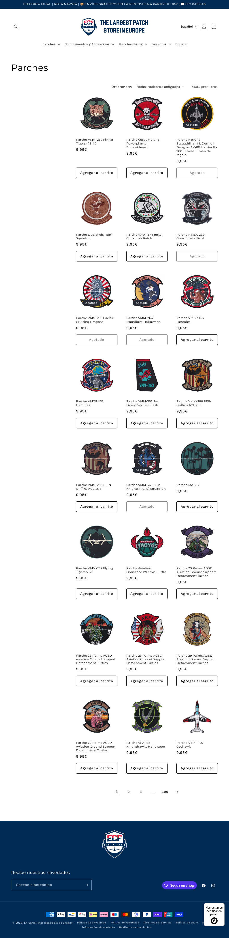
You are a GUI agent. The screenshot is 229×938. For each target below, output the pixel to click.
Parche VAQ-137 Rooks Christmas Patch (143, 236)
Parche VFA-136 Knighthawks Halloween (145, 744)
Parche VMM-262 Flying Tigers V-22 (94, 570)
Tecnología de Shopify (58, 922)
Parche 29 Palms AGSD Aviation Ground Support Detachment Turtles (196, 572)
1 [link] (117, 791)
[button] (16, 27)
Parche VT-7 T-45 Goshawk (189, 744)
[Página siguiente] (177, 792)
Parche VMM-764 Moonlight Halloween (143, 319)
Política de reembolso (125, 922)
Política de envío (187, 922)
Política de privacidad (91, 922)
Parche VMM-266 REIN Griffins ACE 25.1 (194, 403)
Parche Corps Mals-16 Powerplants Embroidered (143, 143)
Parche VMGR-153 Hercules (190, 319)
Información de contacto (98, 927)
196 (165, 792)
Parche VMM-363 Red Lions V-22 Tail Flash (143, 403)
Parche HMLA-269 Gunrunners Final (190, 236)
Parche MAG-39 (188, 485)
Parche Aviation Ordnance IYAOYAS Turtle (146, 570)
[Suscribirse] (86, 885)
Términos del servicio (157, 922)
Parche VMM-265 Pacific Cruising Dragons (95, 319)
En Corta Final (33, 922)
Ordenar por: (122, 87)
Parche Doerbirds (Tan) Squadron (94, 236)
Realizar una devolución (135, 927)
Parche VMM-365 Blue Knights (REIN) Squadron (146, 486)
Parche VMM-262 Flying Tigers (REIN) (94, 141)
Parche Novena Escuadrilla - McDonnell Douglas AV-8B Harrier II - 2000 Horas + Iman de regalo (196, 147)
